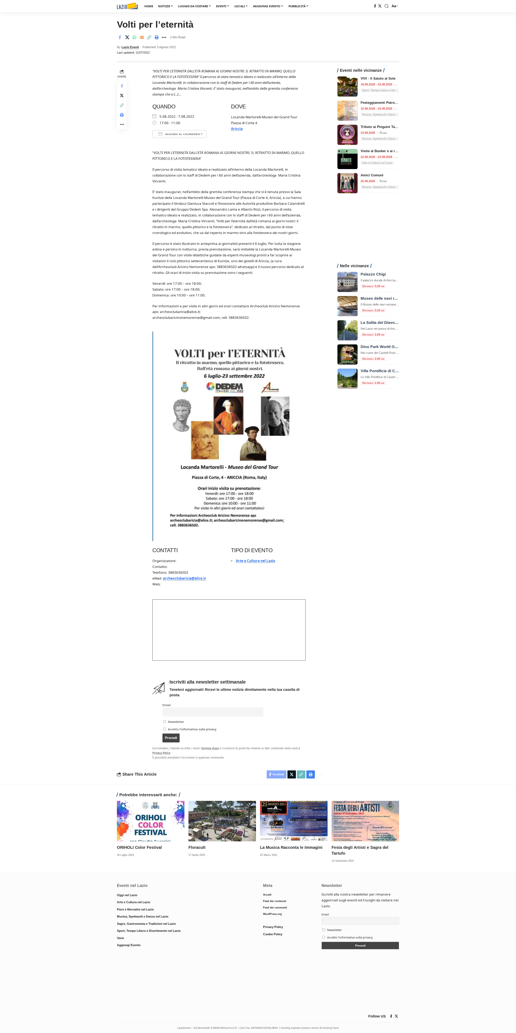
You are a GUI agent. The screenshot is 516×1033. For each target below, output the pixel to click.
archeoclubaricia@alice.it (184, 578)
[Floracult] (222, 821)
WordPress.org (272, 914)
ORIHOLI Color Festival (139, 847)
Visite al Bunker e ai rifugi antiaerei (389, 151)
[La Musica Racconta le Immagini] (294, 821)
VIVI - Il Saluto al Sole (378, 78)
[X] (380, 6)
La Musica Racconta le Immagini (291, 847)
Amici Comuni (372, 175)
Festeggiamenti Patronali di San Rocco (392, 103)
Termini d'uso (210, 748)
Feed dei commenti (275, 907)
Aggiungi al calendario (182, 134)
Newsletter (175, 722)
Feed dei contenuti (274, 901)
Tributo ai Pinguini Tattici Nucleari (388, 127)
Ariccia (237, 128)
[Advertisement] (368, 230)
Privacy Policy (161, 753)
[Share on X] (127, 37)
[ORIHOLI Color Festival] (150, 821)
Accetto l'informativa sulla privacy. (192, 729)
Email (166, 705)
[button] (387, 6)
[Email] (142, 37)
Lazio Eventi (130, 47)
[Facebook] (375, 6)
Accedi (267, 894)
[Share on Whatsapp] (134, 37)
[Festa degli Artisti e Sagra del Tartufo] (365, 821)
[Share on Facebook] (120, 37)
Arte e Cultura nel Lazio (255, 560)
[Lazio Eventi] (127, 6)
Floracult (197, 847)
